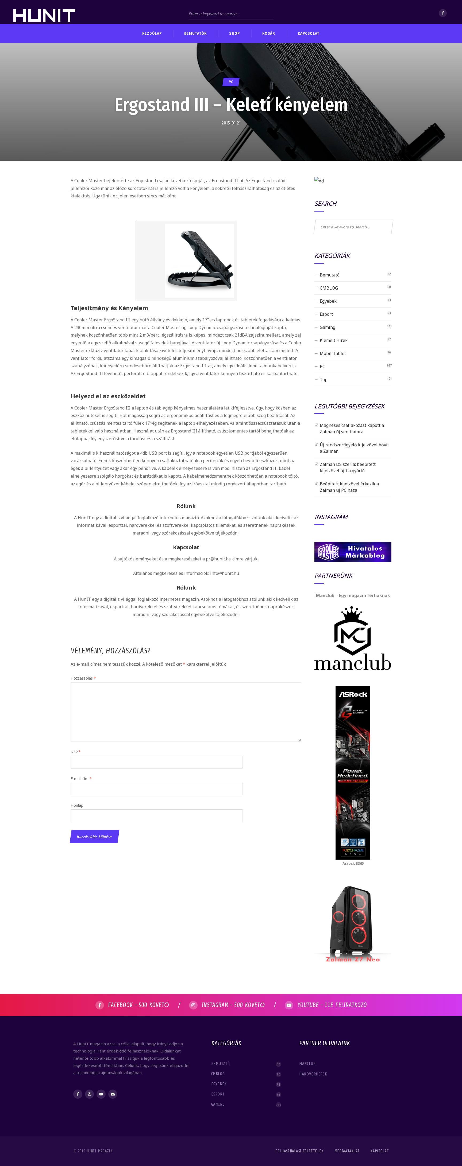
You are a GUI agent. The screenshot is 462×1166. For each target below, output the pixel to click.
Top (324, 380)
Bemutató (330, 275)
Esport (326, 314)
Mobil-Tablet (333, 353)
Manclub (308, 1063)
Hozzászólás (83, 678)
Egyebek (328, 301)
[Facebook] (443, 13)
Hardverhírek (313, 1074)
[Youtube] (101, 1094)
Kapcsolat (379, 1151)
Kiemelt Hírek (334, 340)
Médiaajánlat (347, 1151)
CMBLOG (329, 288)
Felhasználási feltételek (299, 1151)
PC (231, 82)
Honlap (77, 805)
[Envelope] (112, 1094)
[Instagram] (89, 1094)
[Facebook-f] (77, 1094)
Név (76, 751)
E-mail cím (81, 778)
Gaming (327, 327)
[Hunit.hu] (44, 12)
